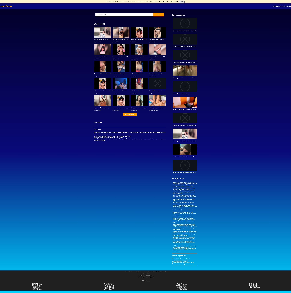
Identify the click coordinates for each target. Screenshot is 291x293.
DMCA (274, 6)
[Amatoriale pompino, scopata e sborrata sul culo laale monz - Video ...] (139, 54)
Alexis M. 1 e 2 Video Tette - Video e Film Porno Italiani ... (143, 108)
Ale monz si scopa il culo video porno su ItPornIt (105, 56)
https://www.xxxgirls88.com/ (109, 289)
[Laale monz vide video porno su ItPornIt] (157, 54)
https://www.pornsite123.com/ (36, 288)
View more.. (129, 114)
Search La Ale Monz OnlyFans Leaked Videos (183, 262)
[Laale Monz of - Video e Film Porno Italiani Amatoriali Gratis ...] (102, 71)
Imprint (279, 6)
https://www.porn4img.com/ (254, 286)
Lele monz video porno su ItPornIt (102, 108)
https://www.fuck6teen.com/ (182, 284)
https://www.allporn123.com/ (182, 288)
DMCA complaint (101, 140)
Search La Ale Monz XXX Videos (180, 260)
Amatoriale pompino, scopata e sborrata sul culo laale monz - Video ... (146, 56)
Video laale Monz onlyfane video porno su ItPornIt (160, 90)
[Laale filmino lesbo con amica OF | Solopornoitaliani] (157, 105)
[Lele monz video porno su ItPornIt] (102, 105)
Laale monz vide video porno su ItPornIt (158, 56)
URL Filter (158, 271)
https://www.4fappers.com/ (36, 283)
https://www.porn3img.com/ (254, 285)
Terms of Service (286, 6)
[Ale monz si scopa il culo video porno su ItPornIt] (102, 54)
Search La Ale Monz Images (179, 264)
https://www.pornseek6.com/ (182, 286)
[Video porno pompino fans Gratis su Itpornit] (102, 37)
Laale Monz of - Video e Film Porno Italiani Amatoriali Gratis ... (108, 73)
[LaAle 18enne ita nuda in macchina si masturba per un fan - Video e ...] (157, 37)
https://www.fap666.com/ (36, 287)
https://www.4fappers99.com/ (36, 284)
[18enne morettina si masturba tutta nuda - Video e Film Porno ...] (102, 88)
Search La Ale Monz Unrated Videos (181, 258)
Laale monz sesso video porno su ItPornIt (122, 39)
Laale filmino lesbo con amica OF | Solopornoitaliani (160, 108)
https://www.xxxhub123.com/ (109, 285)
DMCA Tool (163, 271)
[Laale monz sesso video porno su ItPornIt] (121, 37)
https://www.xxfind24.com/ (109, 287)
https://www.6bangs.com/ (36, 285)
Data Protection (151, 271)
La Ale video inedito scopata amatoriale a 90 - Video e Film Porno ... (128, 73)
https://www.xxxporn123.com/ (109, 286)
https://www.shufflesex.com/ (37, 289)
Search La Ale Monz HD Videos (180, 261)
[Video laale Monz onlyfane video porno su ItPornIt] (157, 88)
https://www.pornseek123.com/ (181, 285)
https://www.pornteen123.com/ (181, 287)
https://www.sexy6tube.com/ (182, 283)
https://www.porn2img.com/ (254, 284)
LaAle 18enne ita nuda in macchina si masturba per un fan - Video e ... (164, 39)
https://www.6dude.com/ (36, 286)
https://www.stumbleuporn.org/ (254, 287)
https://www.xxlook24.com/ (109, 288)
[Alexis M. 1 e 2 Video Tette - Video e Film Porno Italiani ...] (139, 105)
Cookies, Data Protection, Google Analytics (169, 1)
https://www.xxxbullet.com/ (109, 284)
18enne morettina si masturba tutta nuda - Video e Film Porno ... (108, 90)
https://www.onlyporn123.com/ (181, 289)
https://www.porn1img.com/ (254, 283)
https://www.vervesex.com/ (109, 283)
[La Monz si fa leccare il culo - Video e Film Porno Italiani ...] (121, 88)
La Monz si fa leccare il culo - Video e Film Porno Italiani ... (125, 90)
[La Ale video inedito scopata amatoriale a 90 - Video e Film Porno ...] (121, 71)
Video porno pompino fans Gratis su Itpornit (104, 39)
